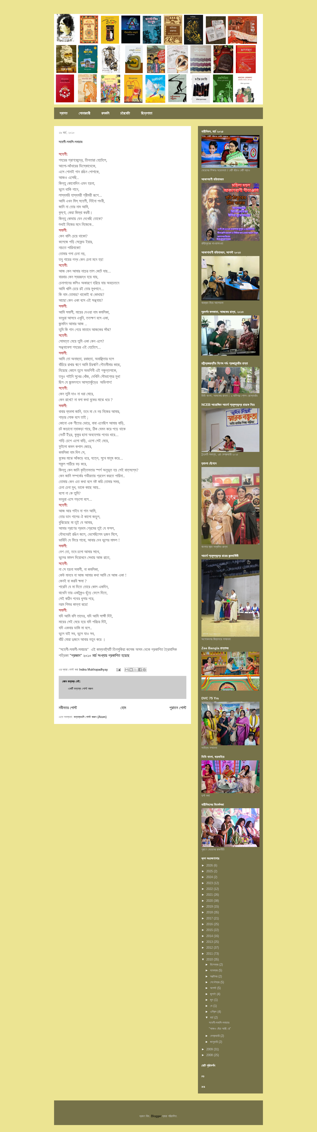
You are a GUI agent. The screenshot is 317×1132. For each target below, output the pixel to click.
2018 (210, 912)
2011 (210, 953)
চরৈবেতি (125, 113)
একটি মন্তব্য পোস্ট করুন (80, 688)
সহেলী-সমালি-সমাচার (219, 1022)
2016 (210, 924)
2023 (210, 883)
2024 (210, 877)
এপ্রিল (213, 1011)
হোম (123, 707)
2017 (210, 918)
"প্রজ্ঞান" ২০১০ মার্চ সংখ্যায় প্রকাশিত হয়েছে (99, 655)
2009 (210, 1049)
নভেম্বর (214, 970)
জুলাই (213, 994)
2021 (210, 894)
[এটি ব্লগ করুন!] (131, 669)
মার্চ (212, 1017)
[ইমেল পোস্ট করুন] (118, 669)
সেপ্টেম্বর (215, 982)
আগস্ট (213, 988)
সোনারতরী (84, 113)
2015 (210, 930)
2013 (210, 942)
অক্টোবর (214, 976)
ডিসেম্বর (214, 964)
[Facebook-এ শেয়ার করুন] (140, 669)
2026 (210, 865)
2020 (210, 900)
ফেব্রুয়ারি (215, 1036)
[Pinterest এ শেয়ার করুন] (144, 669)
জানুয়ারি (214, 1042)
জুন (212, 1000)
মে (211, 1006)
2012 (210, 947)
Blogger (156, 1116)
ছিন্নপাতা (146, 113)
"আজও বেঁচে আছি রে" (220, 1028)
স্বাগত (64, 113)
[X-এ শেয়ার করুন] (135, 669)
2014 (210, 936)
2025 (210, 871)
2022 (210, 889)
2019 (210, 906)
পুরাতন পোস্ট (177, 707)
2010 (210, 959)
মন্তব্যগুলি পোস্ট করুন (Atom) (90, 717)
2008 (210, 1055)
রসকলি (105, 113)
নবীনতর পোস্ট (68, 707)
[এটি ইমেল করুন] (126, 669)
